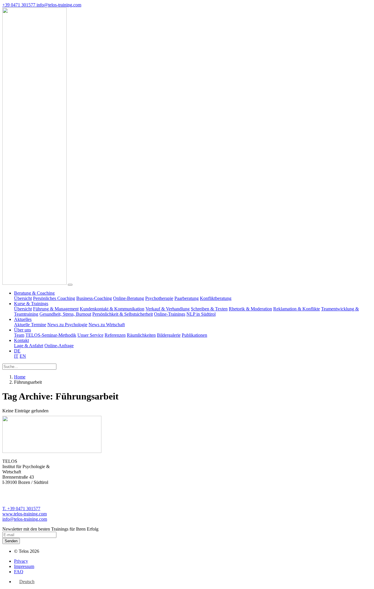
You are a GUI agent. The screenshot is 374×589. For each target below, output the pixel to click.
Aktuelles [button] (23, 319)
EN (23, 356)
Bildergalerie (169, 335)
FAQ (18, 571)
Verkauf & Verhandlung (168, 308)
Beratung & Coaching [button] (34, 293)
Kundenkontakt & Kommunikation (112, 308)
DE (17, 350)
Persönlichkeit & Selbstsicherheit (122, 314)
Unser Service (90, 335)
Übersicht (23, 298)
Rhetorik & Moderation (250, 308)
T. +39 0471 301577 (21, 508)
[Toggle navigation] (70, 285)
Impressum (24, 566)
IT (16, 356)
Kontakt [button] (21, 340)
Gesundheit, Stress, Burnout (65, 314)
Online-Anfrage (59, 345)
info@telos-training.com (24, 519)
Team (19, 335)
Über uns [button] (22, 329)
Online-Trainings (169, 314)
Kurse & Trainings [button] (31, 303)
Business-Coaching (94, 298)
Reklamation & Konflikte (296, 308)
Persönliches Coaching (54, 298)
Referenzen (115, 335)
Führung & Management (56, 308)
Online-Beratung (128, 298)
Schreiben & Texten (209, 308)
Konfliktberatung (215, 298)
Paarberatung (186, 298)
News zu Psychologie (67, 324)
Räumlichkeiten (141, 335)
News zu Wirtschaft (107, 324)
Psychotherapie (159, 298)
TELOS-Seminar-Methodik (50, 335)
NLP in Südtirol (201, 314)
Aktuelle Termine (30, 324)
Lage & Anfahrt (28, 345)
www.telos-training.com (24, 513)
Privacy (21, 561)
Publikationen (194, 335)
